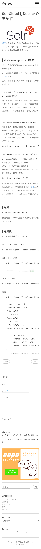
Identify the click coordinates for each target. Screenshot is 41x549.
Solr (32, 354)
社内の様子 (6, 502)
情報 (32, 187)
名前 (4, 385)
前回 (4, 43)
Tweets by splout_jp (20, 532)
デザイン (5, 507)
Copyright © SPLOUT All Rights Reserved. (20, 543)
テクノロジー (24, 354)
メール (5, 391)
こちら (5, 76)
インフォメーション (9, 499)
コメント (5, 397)
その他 (4, 509)
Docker (37, 354)
